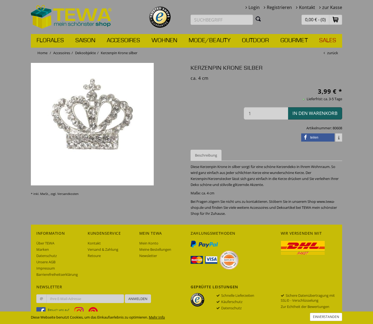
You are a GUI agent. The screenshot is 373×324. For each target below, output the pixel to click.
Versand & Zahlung (103, 249)
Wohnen (164, 41)
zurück (332, 52)
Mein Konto (148, 243)
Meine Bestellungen (155, 249)
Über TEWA (45, 243)
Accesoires (123, 41)
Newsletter (148, 255)
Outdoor (255, 41)
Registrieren (279, 7)
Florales (50, 41)
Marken (42, 249)
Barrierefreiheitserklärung (57, 274)
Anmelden (137, 298)
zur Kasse (332, 7)
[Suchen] (258, 19)
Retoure (94, 255)
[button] (336, 19)
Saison (85, 41)
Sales (327, 41)
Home (42, 52)
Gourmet (294, 41)
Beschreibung (206, 155)
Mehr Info (157, 317)
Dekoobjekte (85, 52)
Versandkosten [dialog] (68, 194)
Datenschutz (46, 255)
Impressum (45, 268)
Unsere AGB (45, 261)
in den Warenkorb (315, 113)
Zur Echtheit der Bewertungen (305, 306)
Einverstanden (326, 316)
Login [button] (254, 7)
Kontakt (307, 7)
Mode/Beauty (209, 41)
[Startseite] (71, 16)
